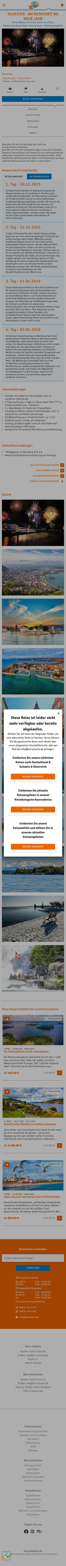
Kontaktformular (38, 745)
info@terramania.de (32, 749)
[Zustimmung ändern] (6, 1556)
